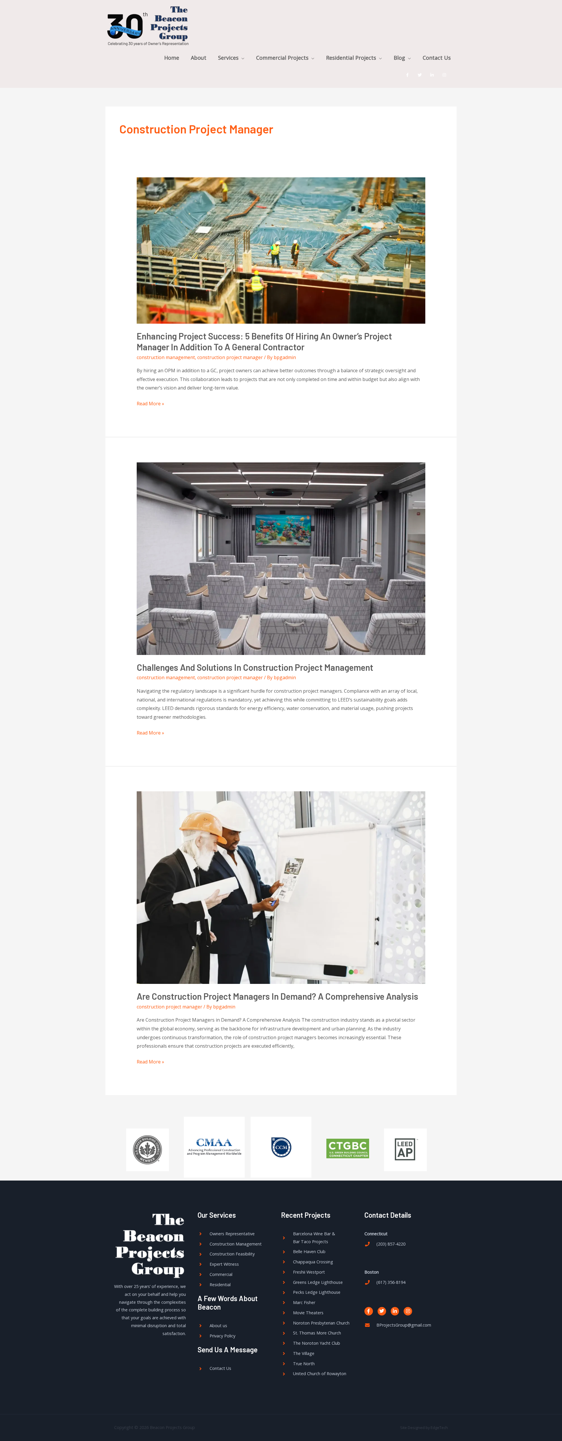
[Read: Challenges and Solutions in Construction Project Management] (281, 558)
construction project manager (230, 357)
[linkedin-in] (433, 75)
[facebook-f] (408, 75)
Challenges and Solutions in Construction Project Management (255, 667)
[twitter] (421, 75)
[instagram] (445, 75)
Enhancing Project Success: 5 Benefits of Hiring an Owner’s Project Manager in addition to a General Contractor (264, 341)
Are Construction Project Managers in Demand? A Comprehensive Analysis (277, 996)
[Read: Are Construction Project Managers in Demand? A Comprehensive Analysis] (281, 887)
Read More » (150, 403)
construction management (166, 357)
